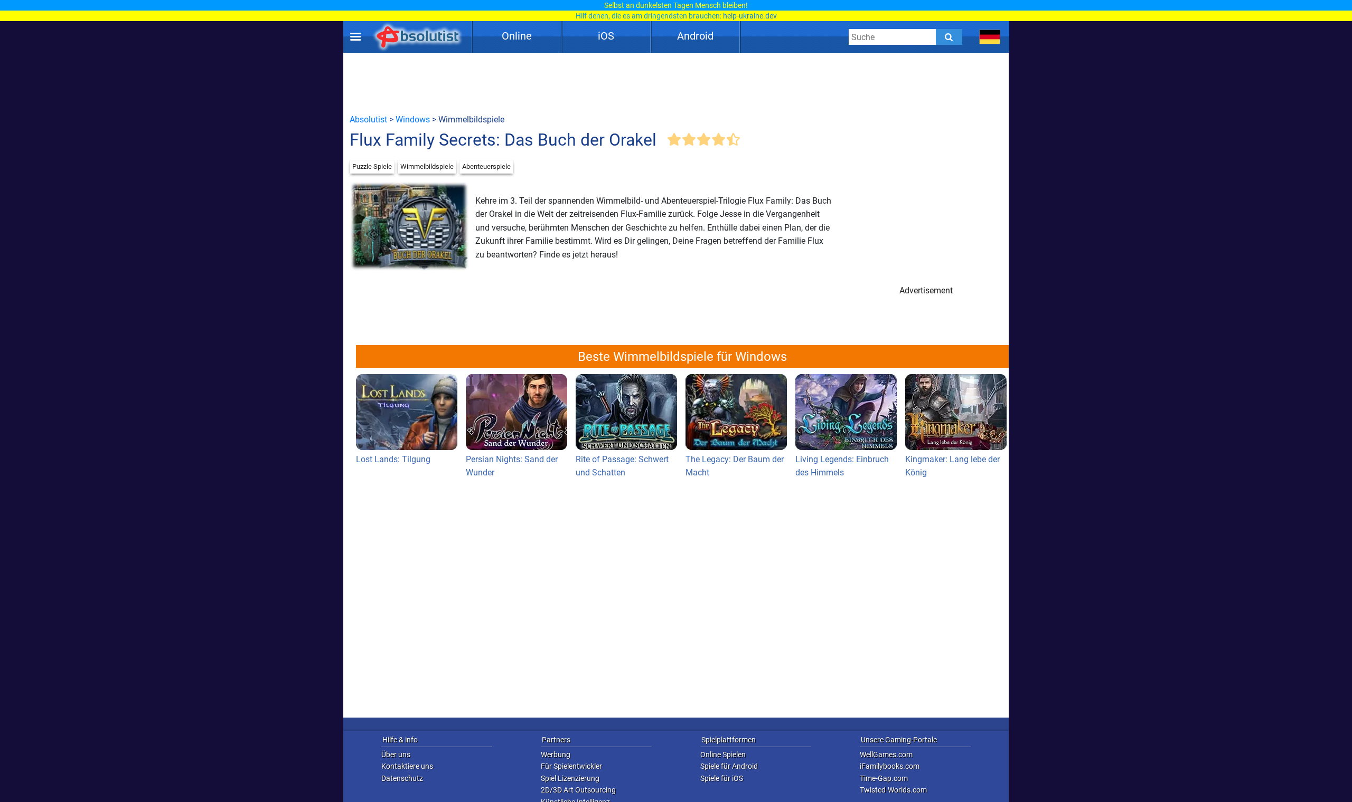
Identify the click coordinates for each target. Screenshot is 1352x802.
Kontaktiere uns (407, 766)
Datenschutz (402, 778)
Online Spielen (723, 754)
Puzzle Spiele (372, 166)
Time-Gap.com (884, 778)
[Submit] (949, 37)
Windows (413, 119)
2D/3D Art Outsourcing (578, 790)
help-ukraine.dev (750, 16)
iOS (606, 36)
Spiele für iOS (721, 778)
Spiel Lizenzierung (570, 778)
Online (517, 36)
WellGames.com (886, 754)
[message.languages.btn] (990, 37)
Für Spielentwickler (571, 766)
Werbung (555, 754)
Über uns (395, 754)
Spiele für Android (729, 766)
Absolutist (368, 119)
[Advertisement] (676, 83)
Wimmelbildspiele (427, 166)
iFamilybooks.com (889, 766)
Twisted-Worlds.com (893, 790)
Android (695, 36)
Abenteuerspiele (486, 166)
